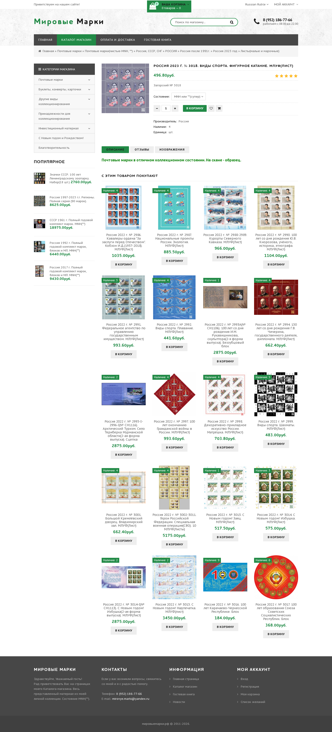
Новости (179, 702)
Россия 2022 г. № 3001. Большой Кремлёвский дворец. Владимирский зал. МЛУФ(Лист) (124, 520)
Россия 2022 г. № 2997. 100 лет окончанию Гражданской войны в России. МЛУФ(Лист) (174, 426)
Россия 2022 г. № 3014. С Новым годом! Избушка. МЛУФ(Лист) (276, 518)
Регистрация (250, 687)
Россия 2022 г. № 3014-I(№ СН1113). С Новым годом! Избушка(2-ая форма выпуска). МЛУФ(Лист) (124, 609)
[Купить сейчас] (219, 108)
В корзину (123, 264)
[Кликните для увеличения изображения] (125, 88)
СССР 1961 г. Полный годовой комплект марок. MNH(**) (71, 222)
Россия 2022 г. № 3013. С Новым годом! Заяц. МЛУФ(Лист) (225, 518)
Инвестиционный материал (59, 128)
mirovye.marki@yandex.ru (130, 699)
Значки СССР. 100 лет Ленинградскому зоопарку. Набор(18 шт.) (69, 178)
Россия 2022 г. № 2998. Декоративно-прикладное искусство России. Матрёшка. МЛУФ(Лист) (225, 426)
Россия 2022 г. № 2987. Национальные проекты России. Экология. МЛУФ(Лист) (174, 240)
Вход (244, 679)
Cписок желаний (253, 702)
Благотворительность (54, 148)
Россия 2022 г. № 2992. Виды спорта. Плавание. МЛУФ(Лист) (174, 328)
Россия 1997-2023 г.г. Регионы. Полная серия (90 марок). (72, 199)
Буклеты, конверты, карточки (60, 89)
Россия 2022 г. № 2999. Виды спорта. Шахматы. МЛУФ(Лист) (276, 425)
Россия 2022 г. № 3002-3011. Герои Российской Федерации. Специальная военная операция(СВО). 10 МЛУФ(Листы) (174, 522)
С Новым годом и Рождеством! (61, 138)
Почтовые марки (51, 80)
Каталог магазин (185, 687)
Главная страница (186, 679)
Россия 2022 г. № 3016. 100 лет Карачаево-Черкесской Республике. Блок (225, 608)
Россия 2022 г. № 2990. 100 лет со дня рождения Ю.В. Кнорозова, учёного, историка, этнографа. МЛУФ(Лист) (276, 242)
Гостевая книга (184, 694)
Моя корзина (250, 694)
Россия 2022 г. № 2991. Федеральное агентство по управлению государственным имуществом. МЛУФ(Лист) (123, 332)
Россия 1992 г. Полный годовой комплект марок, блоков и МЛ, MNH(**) (68, 246)
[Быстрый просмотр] (124, 208)
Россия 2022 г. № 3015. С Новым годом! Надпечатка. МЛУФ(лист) (174, 608)
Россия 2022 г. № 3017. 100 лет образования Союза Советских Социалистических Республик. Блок (276, 611)
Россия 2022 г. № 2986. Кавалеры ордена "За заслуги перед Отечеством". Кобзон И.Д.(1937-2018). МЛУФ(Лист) (123, 242)
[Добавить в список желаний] (211, 108)
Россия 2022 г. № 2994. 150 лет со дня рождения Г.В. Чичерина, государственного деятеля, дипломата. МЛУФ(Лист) (276, 332)
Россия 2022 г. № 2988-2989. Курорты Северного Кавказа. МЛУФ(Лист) (225, 238)
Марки (69, 21)
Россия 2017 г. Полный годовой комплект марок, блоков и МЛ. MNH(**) (68, 271)
